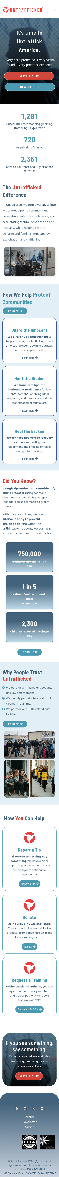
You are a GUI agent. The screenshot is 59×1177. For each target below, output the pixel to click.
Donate (29, 1117)
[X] (34, 1108)
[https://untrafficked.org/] (22, 10)
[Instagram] (25, 1108)
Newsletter (29, 1122)
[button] (55, 10)
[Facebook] (16, 1108)
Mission (29, 1127)
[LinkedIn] (42, 1108)
